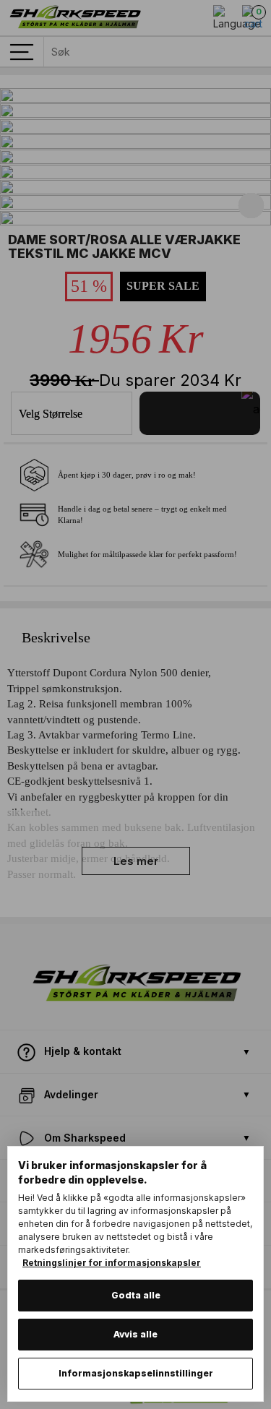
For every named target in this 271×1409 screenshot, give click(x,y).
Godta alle (135, 1295)
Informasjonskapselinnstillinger (136, 1373)
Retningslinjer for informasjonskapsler (111, 1262)
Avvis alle (135, 1334)
